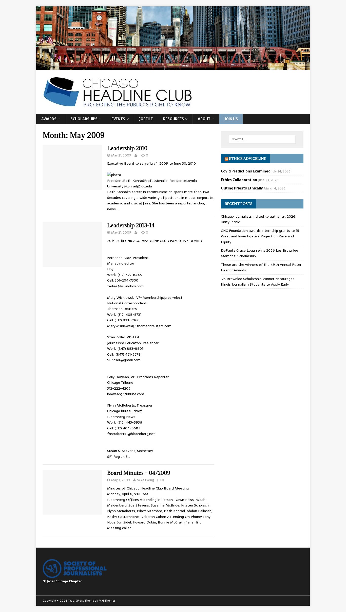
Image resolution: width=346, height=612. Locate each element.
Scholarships (84, 119)
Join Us (231, 119)
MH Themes (107, 600)
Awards (48, 119)
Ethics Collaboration (239, 180)
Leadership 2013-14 (131, 225)
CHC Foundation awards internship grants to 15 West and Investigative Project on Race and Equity (260, 236)
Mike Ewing (145, 480)
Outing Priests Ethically (242, 188)
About (204, 119)
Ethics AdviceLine (247, 158)
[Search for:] (262, 139)
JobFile (146, 119)
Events (118, 119)
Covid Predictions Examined (246, 171)
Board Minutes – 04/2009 (138, 472)
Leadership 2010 (127, 148)
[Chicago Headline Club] (173, 66)
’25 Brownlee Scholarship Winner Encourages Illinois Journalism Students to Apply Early (257, 281)
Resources (173, 119)
